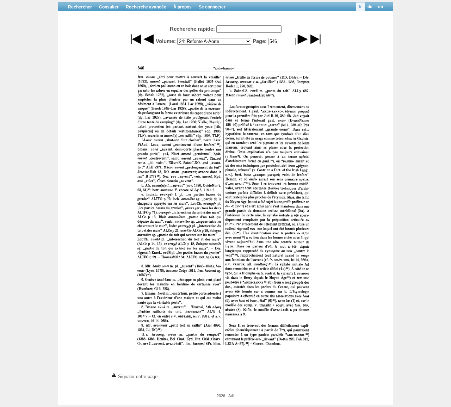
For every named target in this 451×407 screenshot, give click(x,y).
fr (360, 6)
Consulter (109, 7)
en (380, 6)
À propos (182, 7)
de (369, 6)
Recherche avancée (146, 7)
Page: (260, 41)
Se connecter (212, 7)
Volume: (166, 41)
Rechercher (80, 7)
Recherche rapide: (192, 29)
